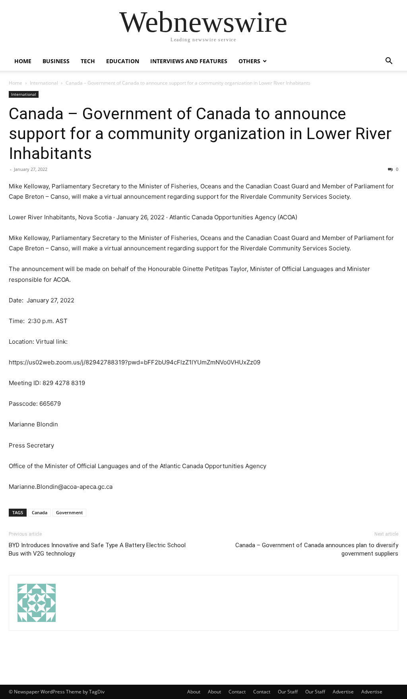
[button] (388, 62)
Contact (237, 691)
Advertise (343, 691)
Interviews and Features (188, 61)
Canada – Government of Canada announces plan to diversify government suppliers (316, 549)
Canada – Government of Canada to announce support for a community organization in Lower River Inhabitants (200, 133)
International (44, 82)
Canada (39, 512)
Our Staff (288, 691)
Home (22, 61)
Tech (88, 61)
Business (56, 61)
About (193, 691)
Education (122, 61)
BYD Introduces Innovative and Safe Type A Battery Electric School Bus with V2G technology (97, 549)
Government (69, 512)
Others (249, 61)
